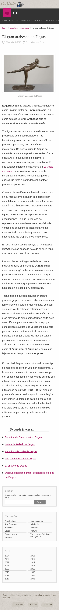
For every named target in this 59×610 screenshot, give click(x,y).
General (8, 537)
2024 (7, 556)
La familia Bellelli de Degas (20, 444)
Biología (14, 20)
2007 (32, 575)
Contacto (33, 604)
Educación (37, 20)
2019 (7, 572)
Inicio (4, 28)
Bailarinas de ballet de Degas (21, 451)
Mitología (34, 524)
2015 (32, 559)
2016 (32, 556)
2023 (7, 559)
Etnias (7, 531)
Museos (34, 527)
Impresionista (24, 28)
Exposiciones (11, 534)
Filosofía (49, 20)
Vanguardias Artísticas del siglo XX (40, 535)
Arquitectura (10, 521)
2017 (7, 579)
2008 (32, 572)
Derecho (25, 20)
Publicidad (47, 604)
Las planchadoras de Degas (20, 458)
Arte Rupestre (11, 524)
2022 (7, 562)
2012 (32, 569)
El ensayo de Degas (16, 465)
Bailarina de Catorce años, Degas (23, 437)
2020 (7, 569)
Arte (4, 20)
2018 (7, 575)
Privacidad (20, 604)
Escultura (13, 28)
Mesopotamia (36, 521)
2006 (32, 579)
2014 (32, 562)
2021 (7, 565)
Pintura (33, 531)
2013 (32, 565)
